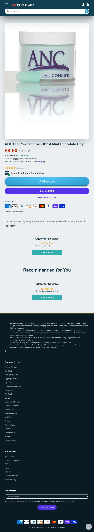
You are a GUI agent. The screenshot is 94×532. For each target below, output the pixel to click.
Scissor (8, 429)
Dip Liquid (8, 382)
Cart (87, 4)
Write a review (47, 252)
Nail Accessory (11, 413)
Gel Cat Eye (9, 394)
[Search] (87, 11)
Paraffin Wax (10, 425)
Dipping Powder (11, 379)
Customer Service (12, 460)
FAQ (6, 464)
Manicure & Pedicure (13, 402)
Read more (10, 226)
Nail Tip (8, 417)
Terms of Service (11, 476)
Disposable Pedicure (13, 386)
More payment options (47, 197)
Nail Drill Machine (12, 406)
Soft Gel (8, 436)
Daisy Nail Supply (42, 527)
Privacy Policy (10, 480)
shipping (16, 159)
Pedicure (8, 421)
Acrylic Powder (11, 367)
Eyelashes (9, 390)
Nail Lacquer (10, 409)
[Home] (23, 5)
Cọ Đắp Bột (9, 371)
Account (83, 4)
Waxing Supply (11, 440)
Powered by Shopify (57, 527)
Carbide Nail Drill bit (12, 375)
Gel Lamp (8, 398)
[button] (10, 168)
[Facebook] (6, 351)
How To (8, 472)
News (7, 468)
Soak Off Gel (10, 433)
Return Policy (10, 456)
